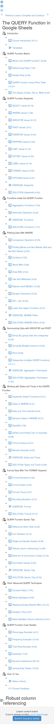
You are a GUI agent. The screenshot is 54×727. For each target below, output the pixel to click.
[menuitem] (2, 6)
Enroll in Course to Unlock (27, 718)
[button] (2, 2)
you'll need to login (39, 714)
